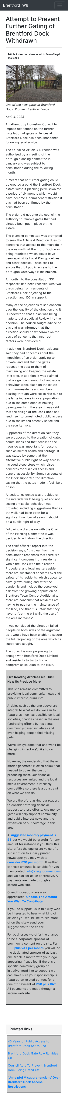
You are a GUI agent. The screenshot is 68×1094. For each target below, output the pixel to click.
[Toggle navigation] (59, 5)
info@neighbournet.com (43, 871)
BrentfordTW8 (15, 5)
